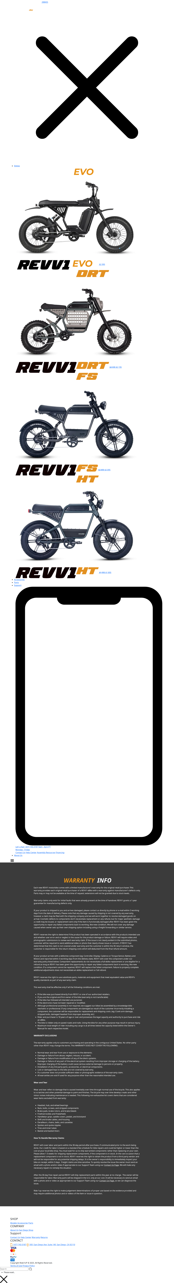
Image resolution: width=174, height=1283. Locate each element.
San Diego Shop (26, 1230)
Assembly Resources (46, 852)
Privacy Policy (29, 1265)
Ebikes (17, 166)
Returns (44, 1237)
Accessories (19, 579)
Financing (60, 852)
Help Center (31, 852)
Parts (16, 582)
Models (13, 1223)
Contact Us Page (111, 1165)
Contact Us (20, 852)
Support (17, 585)
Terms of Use (16, 1265)
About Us (18, 855)
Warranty (36, 1237)
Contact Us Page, (107, 1180)
